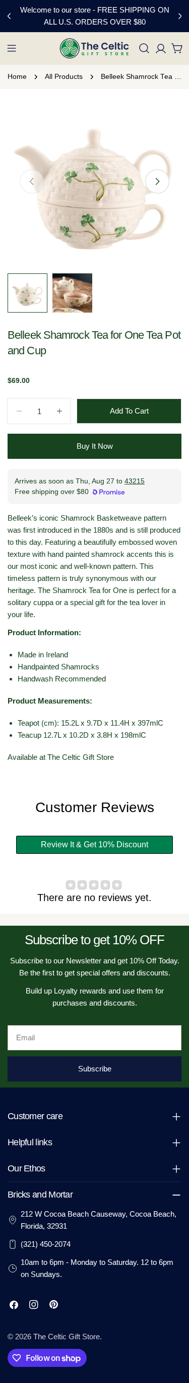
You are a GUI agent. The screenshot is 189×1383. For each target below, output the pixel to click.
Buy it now (95, 446)
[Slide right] (157, 181)
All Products (64, 76)
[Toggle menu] (12, 48)
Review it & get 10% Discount (94, 844)
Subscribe (94, 1068)
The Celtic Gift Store (66, 1336)
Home (17, 76)
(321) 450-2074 (46, 1244)
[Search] (144, 48)
